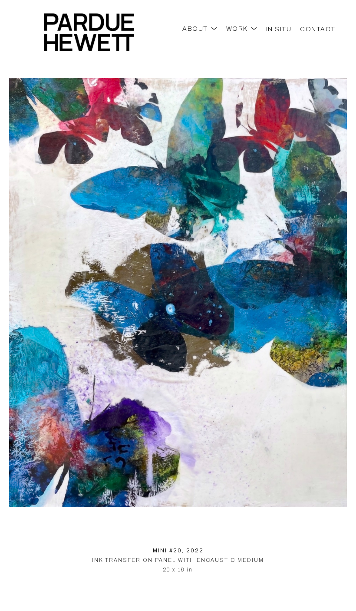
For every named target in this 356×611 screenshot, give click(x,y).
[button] (200, 29)
